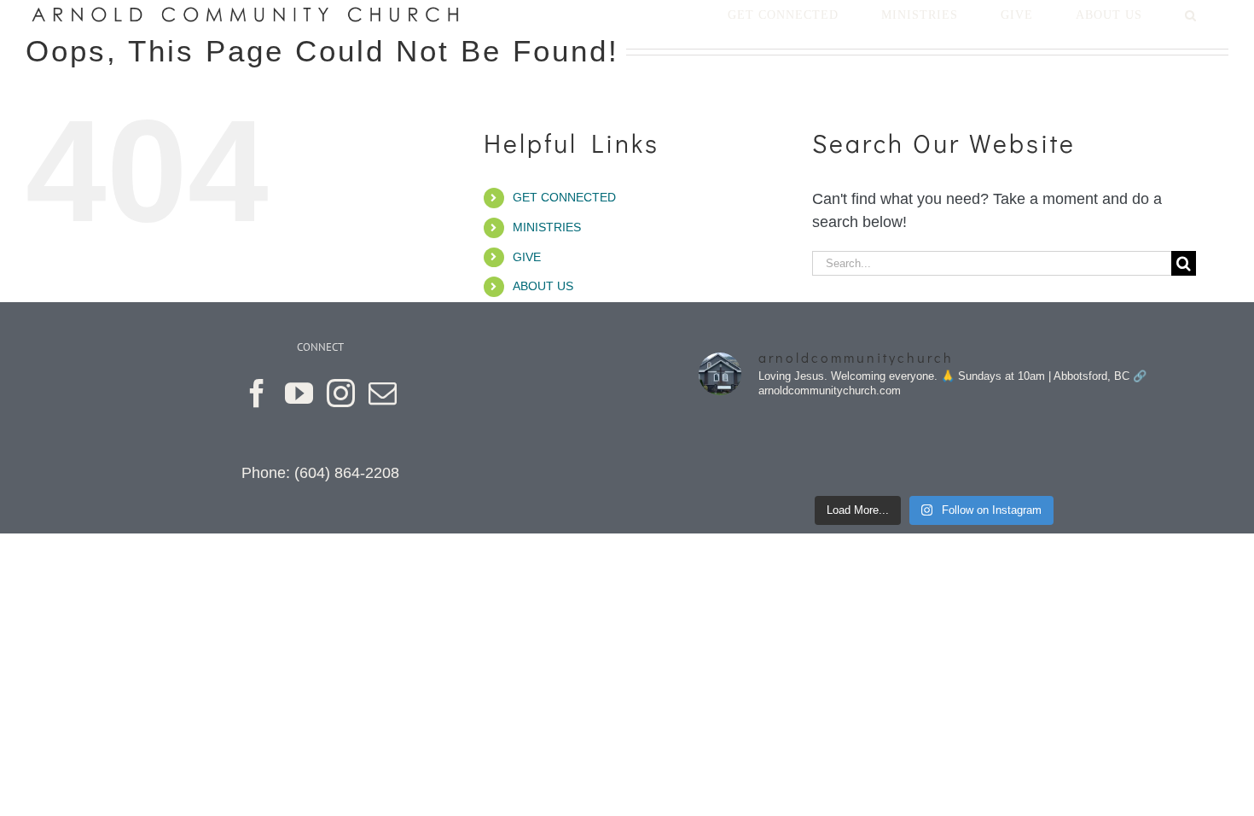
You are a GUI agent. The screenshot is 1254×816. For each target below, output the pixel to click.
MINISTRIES (547, 227)
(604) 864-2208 (346, 472)
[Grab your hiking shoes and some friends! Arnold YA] (994, 450)
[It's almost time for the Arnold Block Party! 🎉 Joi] (754, 450)
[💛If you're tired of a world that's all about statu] (1114, 450)
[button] (1190, 15)
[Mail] (383, 393)
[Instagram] (341, 393)
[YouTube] (299, 393)
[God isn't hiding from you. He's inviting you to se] (875, 450)
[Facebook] (257, 393)
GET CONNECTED (564, 197)
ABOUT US (543, 286)
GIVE (527, 257)
